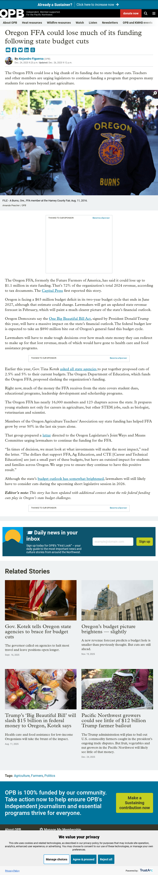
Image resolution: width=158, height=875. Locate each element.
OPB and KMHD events (137, 22)
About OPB (10, 22)
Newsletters (110, 22)
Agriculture (22, 776)
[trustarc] (146, 870)
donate (130, 13)
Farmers (37, 776)
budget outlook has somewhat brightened (71, 479)
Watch (80, 22)
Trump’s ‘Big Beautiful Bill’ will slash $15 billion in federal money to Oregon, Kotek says (40, 720)
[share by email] (8, 50)
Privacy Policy (12, 870)
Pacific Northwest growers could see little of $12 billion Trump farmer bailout (113, 720)
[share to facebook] (14, 50)
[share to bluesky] (20, 50)
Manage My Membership (62, 830)
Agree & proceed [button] (83, 859)
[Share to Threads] (33, 50)
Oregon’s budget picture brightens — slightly (108, 628)
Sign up (144, 541)
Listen (93, 22)
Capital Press (52, 291)
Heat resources (32, 22)
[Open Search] (146, 13)
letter (47, 435)
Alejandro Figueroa (31, 58)
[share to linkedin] (26, 50)
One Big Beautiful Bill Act (70, 318)
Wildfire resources (59, 22)
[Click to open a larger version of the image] (155, 93)
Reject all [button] (106, 859)
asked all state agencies (79, 369)
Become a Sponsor (101, 218)
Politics (49, 776)
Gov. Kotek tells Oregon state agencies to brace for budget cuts (38, 631)
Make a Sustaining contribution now (134, 802)
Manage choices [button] (56, 859)
